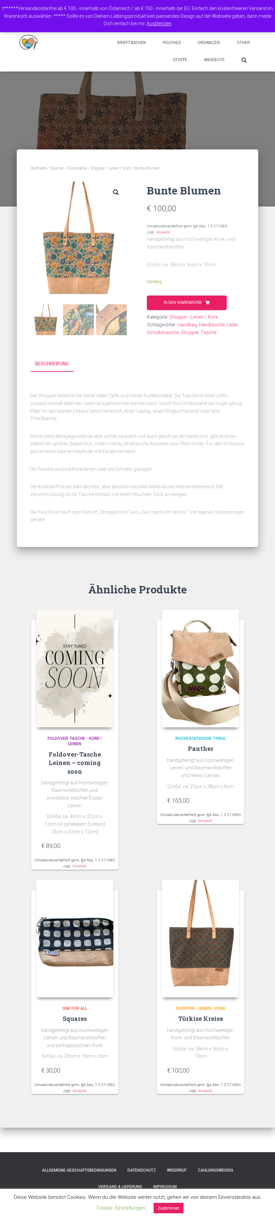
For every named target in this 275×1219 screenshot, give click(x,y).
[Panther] (200, 668)
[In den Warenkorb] (105, 845)
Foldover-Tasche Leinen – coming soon (75, 762)
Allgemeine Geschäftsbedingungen (79, 1170)
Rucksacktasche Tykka (200, 738)
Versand (163, 232)
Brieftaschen (131, 42)
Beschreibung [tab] (52, 363)
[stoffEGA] (28, 42)
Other (243, 42)
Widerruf (176, 1170)
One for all (74, 1008)
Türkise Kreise (200, 1018)
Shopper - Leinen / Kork (111, 168)
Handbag (187, 324)
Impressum (165, 1186)
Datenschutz (141, 1170)
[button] (116, 192)
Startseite (38, 168)
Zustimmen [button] (168, 1208)
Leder (232, 324)
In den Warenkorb (183, 302)
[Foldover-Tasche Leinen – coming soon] (74, 668)
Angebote (214, 59)
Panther (200, 748)
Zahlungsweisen (215, 1170)
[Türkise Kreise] (200, 938)
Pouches (172, 42)
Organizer (209, 42)
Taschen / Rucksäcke (68, 168)
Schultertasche (163, 332)
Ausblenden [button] (159, 23)
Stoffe (180, 59)
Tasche (208, 332)
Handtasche (212, 324)
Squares (75, 1018)
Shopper (190, 332)
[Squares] (74, 938)
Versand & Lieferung (120, 1186)
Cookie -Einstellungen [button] (121, 1208)
